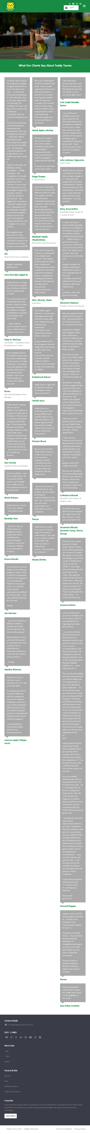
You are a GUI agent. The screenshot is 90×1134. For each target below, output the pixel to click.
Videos (7, 1062)
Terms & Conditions (64, 1129)
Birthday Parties (11, 1086)
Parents (7, 1076)
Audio (6, 1056)
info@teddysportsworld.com (20, 1025)
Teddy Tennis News (12, 1092)
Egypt (72, 8)
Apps (6, 1051)
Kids (6, 1081)
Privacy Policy (80, 1129)
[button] (84, 6)
